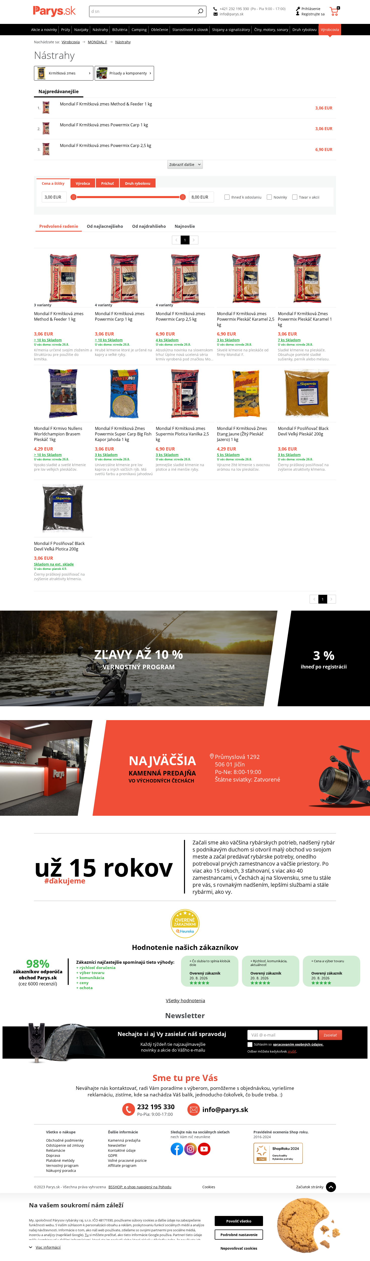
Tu (87, 1235)
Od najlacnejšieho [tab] (105, 226)
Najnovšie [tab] (185, 226)
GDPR (112, 1155)
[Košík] (334, 11)
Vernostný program (62, 1165)
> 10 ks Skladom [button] (48, 340)
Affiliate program (122, 1165)
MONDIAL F (97, 42)
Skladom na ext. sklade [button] (54, 564)
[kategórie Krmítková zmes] (63, 73)
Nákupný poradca (61, 1170)
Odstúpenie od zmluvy (65, 1145)
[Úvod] (55, 11)
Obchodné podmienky (64, 1140)
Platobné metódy (60, 1160)
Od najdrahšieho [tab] (149, 226)
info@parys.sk (231, 14)
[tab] (53, 183)
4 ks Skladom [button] (167, 340)
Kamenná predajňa (124, 1140)
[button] (200, 11)
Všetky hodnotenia (185, 1000)
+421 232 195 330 (234, 8)
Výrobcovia (71, 42)
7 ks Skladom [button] (289, 340)
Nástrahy (123, 42)
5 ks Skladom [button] (228, 454)
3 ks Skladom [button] (228, 340)
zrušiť (292, 1051)
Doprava (53, 1155)
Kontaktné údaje (122, 1150)
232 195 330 (156, 1106)
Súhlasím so (263, 1044)
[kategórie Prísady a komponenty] (124, 73)
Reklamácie (55, 1150)
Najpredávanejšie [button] (59, 91)
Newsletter (117, 1145)
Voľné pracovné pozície (127, 1160)
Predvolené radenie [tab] (58, 226)
